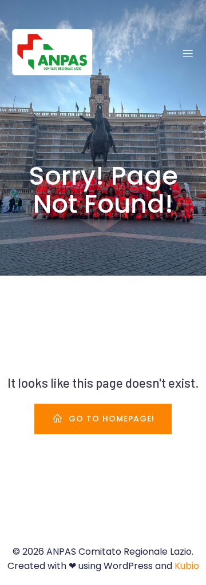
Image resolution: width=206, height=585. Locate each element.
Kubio (187, 565)
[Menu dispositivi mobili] (188, 53)
